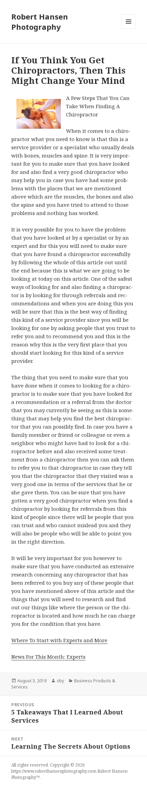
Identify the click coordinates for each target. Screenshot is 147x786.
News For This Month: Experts (48, 656)
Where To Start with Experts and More (59, 640)
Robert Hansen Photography (39, 21)
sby (60, 681)
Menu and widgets (129, 28)
